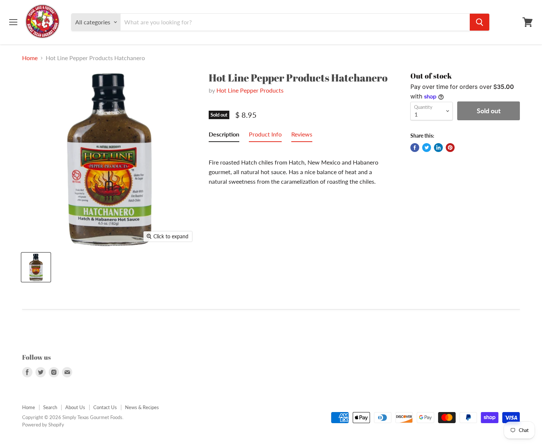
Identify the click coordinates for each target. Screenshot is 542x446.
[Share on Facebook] (414, 147)
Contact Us (105, 407)
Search (50, 407)
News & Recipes (142, 407)
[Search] (479, 22)
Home (30, 58)
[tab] (224, 135)
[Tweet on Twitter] (426, 147)
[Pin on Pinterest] (450, 147)
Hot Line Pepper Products (250, 90)
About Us (75, 407)
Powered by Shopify (43, 425)
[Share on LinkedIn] (438, 147)
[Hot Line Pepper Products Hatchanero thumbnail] (36, 267)
